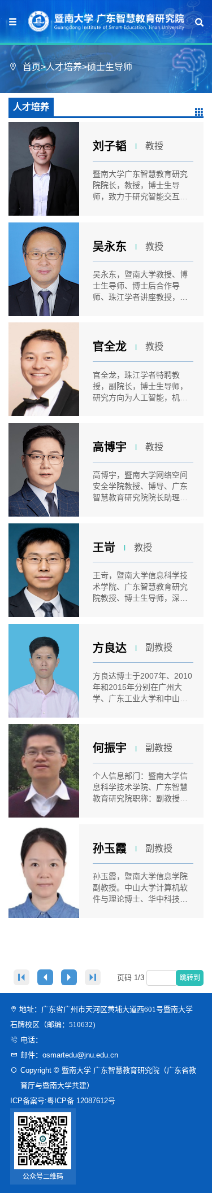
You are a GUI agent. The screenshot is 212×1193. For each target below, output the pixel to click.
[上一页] (45, 977)
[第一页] (21, 977)
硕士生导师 (109, 67)
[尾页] (93, 977)
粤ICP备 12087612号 (81, 1100)
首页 (32, 67)
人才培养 (64, 67)
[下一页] (69, 977)
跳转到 (191, 978)
